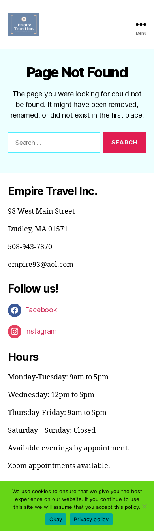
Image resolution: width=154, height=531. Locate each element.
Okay (55, 519)
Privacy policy (91, 519)
